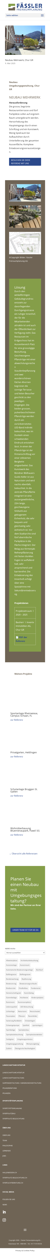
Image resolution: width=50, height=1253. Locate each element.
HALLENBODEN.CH (10, 1172)
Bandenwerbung (12, 979)
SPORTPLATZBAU (9, 1113)
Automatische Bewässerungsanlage (19, 970)
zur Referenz (16, 719)
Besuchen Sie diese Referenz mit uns (20, 162)
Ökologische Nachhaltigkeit (25, 1048)
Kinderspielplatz (37, 997)
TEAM (5, 1140)
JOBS (4, 1156)
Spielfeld (26, 1025)
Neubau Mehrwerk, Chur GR (19, 60)
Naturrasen (22, 1011)
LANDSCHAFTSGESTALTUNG (13, 1078)
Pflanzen (22, 1016)
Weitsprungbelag (32, 1044)
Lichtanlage (10, 1011)
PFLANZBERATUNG (10, 1088)
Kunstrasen (10, 1002)
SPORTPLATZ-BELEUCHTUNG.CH (15, 1178)
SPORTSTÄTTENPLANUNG (12, 1108)
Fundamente (35, 988)
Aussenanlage (11, 965)
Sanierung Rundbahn (14, 1021)
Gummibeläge (11, 997)
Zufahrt (9, 1048)
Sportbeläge (10, 1030)
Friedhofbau (23, 988)
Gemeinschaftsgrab (13, 993)
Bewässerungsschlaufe (28, 983)
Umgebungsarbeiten (25, 1039)
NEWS (5, 1205)
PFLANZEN (6, 1093)
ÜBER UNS (6, 1135)
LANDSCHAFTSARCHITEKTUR (13, 1073)
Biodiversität (10, 988)
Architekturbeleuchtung (29, 960)
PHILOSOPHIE (8, 1146)
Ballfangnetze (11, 974)
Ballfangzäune (25, 974)
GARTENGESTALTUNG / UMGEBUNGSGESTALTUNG (22, 1083)
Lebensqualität (11, 1007)
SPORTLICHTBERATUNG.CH (13, 1183)
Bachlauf (39, 970)
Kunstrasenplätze (24, 1002)
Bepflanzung (26, 979)
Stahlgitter (10, 1039)
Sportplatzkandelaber (34, 1034)
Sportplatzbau (24, 1030)
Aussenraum (24, 965)
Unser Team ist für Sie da (25, 930)
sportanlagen (37, 1025)
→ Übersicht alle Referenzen (23, 853)
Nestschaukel (35, 1011)
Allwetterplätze (11, 960)
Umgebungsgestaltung (14, 1044)
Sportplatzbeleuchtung (14, 1034)
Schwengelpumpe (12, 1025)
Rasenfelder (32, 1016)
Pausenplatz (10, 1016)
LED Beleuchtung (26, 1007)
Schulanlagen (30, 1021)
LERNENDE (7, 1151)
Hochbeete (24, 997)
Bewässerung (11, 983)
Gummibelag (29, 993)
